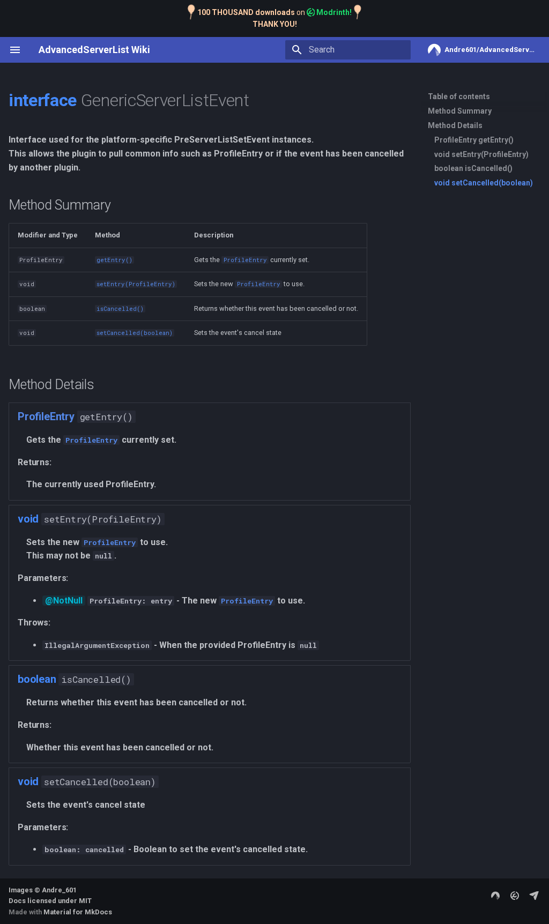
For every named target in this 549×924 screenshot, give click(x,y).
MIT (85, 901)
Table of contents (459, 96)
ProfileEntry (46, 416)
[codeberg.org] (495, 895)
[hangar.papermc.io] (534, 895)
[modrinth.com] (514, 895)
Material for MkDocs (77, 912)
